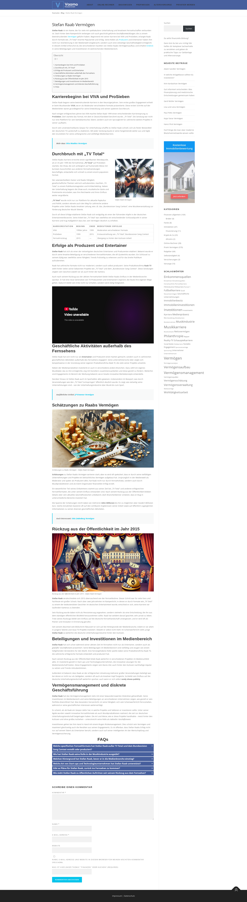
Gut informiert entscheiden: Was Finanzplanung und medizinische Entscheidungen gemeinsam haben (179, 92)
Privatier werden (185, 5)
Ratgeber (168, 251)
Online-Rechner (106, 5)
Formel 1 (187, 287)
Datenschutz (129, 896)
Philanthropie (173, 336)
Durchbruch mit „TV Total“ (65, 68)
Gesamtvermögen (170, 294)
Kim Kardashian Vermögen (175, 83)
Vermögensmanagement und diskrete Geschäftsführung (76, 84)
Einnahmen (168, 281)
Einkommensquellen (177, 277)
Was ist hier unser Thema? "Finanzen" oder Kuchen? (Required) (85, 867)
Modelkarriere (179, 318)
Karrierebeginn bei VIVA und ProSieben (70, 65)
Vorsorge (167, 263)
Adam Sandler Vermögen (174, 69)
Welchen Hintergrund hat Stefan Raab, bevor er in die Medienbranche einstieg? (93, 758)
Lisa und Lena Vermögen (174, 107)
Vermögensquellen (171, 377)
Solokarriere (178, 344)
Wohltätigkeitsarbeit (176, 392)
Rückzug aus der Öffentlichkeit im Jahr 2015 (71, 79)
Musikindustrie (185, 321)
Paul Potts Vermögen (173, 113)
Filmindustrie (169, 287)
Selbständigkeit (170, 255)
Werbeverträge (169, 389)
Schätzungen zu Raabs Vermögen (68, 76)
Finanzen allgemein (172, 214)
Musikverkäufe (169, 332)
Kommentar (59, 792)
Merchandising (169, 318)
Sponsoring (167, 350)
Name (55, 824)
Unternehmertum (170, 353)
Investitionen (173, 310)
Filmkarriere (179, 287)
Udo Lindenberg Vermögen (83, 518)
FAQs (57, 87)
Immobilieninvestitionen (179, 305)
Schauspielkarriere (183, 340)
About (90, 5)
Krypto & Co (169, 235)
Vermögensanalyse (171, 363)
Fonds (166, 223)
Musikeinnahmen (169, 322)
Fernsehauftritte (169, 284)
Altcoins (169, 239)
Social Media (168, 344)
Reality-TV (168, 340)
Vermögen (72, 36)
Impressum (117, 896)
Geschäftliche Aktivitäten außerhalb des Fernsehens (75, 73)
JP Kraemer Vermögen (84, 394)
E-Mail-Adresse (60, 835)
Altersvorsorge (163, 5)
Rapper (186, 336)
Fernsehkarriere (181, 284)
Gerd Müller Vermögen (174, 101)
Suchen (167, 23)
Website (56, 845)
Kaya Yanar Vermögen (173, 118)
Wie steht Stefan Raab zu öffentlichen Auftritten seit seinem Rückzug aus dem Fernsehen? (99, 773)
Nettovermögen (182, 331)
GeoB (183, 291)
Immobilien (169, 227)
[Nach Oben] (236, 890)
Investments (188, 310)
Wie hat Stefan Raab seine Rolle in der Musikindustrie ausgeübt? (86, 754)
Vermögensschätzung (175, 380)
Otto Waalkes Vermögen (76, 143)
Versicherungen (171, 259)
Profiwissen (142, 5)
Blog (62, 13)
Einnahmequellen (179, 281)
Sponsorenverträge (181, 347)
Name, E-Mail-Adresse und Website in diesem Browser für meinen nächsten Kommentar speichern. (98, 861)
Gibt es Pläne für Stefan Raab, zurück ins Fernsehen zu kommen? (86, 768)
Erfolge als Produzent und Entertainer (69, 70)
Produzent (123, 39)
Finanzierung (171, 231)
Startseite (55, 13)
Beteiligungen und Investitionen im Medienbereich (74, 81)
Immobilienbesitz (173, 300)
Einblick (150, 46)
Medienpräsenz (180, 314)
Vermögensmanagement (184, 372)
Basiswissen (125, 5)
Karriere (168, 314)
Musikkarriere (175, 327)
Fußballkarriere (172, 290)
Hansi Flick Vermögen (173, 124)
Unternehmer (178, 350)
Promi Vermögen (171, 247)
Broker (168, 218)
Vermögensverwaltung (178, 385)
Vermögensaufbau (177, 367)
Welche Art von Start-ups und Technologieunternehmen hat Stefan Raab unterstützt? (97, 763)
